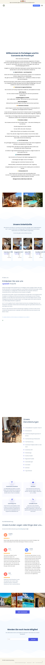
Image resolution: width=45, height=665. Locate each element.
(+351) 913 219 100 (22, 2)
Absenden (33, 639)
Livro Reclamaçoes (39, 662)
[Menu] (42, 5)
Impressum (29, 662)
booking (21, 529)
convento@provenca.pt (30, 2)
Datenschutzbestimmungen (20, 662)
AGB (33, 662)
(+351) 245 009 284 (14, 2)
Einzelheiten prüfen (6, 254)
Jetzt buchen (36, 5)
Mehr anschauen (22, 612)
